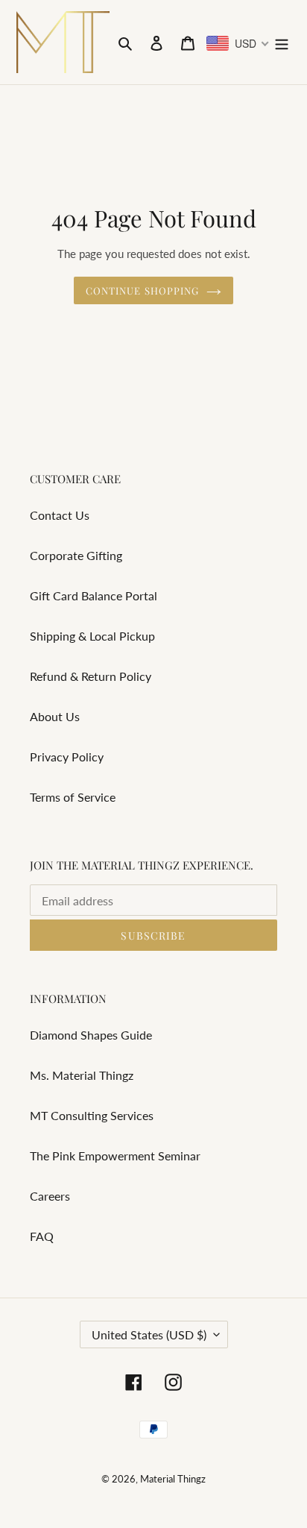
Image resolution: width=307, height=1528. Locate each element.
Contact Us (59, 515)
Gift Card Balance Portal (93, 595)
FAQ (42, 1236)
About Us (55, 716)
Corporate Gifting (76, 555)
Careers (50, 1196)
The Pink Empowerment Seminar (115, 1155)
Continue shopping (142, 290)
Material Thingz (173, 1479)
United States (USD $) (149, 1334)
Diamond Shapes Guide (91, 1035)
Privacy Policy (67, 756)
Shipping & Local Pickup (92, 636)
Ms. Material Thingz (81, 1075)
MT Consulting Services (92, 1115)
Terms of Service (72, 797)
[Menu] (281, 41)
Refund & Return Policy (90, 676)
